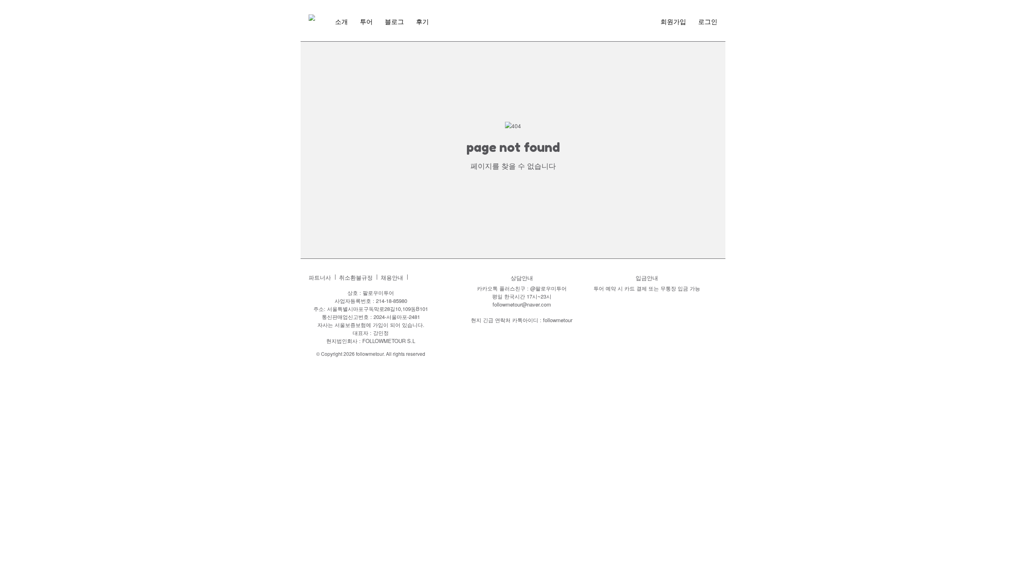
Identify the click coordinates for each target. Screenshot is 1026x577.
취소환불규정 (356, 277)
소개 (341, 21)
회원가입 (673, 21)
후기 (422, 21)
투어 (366, 21)
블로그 (394, 21)
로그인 (707, 21)
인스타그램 (417, 277)
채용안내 (392, 277)
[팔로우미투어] (312, 17)
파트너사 (320, 277)
